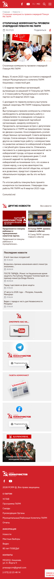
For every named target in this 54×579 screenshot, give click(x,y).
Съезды (6, 508)
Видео (6, 543)
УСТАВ (6, 499)
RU (33, 4)
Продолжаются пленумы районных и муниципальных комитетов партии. (14, 232)
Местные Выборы (11, 539)
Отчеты (6, 522)
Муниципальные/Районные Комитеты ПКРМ (25, 518)
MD (38, 4)
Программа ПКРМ (12, 503)
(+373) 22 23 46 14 (11, 572)
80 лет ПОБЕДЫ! (11, 548)
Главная (6, 12)
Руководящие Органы (14, 513)
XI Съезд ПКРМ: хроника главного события (39, 230)
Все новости (45, 206)
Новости (16, 12)
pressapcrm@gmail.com (14, 567)
